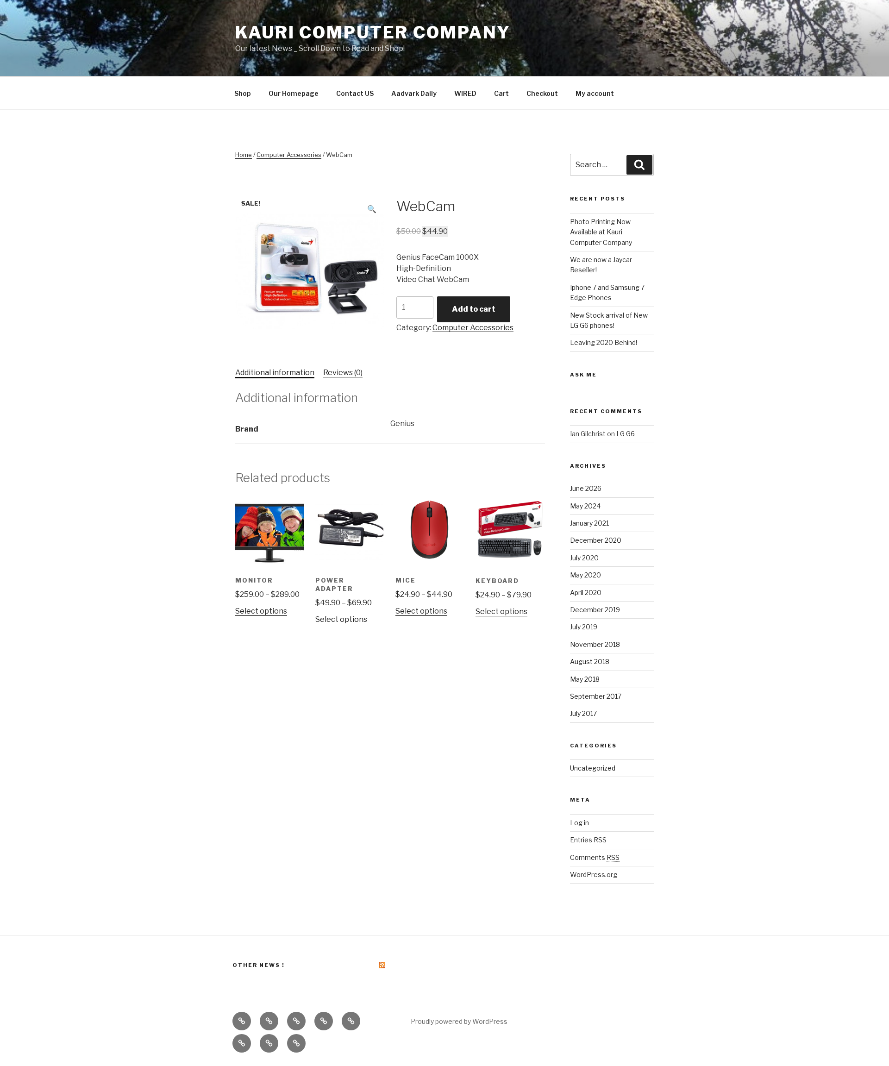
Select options (261, 611)
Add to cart (473, 309)
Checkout (542, 93)
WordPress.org (593, 874)
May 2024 (585, 506)
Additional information (274, 372)
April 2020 (585, 592)
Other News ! (258, 965)
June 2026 (585, 488)
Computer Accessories (289, 154)
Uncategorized (592, 768)
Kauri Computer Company (373, 32)
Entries (588, 840)
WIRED (465, 93)
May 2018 (585, 679)
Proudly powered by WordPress (459, 1021)
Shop (242, 93)
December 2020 (595, 540)
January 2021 (589, 523)
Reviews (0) (343, 372)
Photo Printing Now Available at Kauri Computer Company (601, 232)
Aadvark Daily (414, 93)
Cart (501, 93)
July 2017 (583, 713)
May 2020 (585, 575)
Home (243, 154)
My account (595, 93)
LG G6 (625, 434)
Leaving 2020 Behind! (603, 342)
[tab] (274, 372)
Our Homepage (294, 93)
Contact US (355, 93)
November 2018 (595, 644)
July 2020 (584, 558)
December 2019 (595, 610)
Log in (579, 823)
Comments (595, 857)
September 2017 (595, 696)
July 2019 (583, 627)
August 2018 (589, 661)
